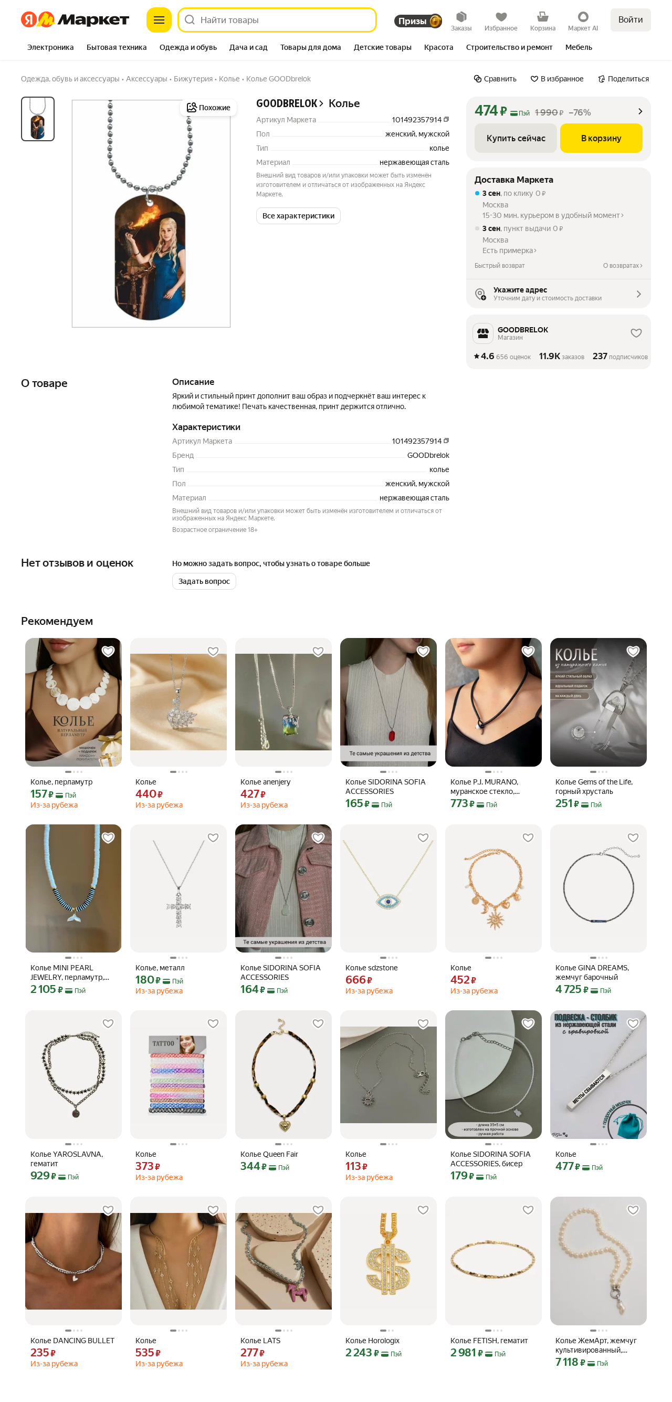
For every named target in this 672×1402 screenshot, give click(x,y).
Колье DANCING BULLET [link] (72, 1340)
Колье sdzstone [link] (371, 968)
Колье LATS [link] (260, 1340)
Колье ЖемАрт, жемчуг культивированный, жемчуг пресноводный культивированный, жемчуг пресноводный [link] (596, 1345)
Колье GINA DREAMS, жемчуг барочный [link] (592, 972)
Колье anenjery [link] (265, 782)
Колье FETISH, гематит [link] (489, 1340)
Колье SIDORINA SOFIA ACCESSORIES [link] (385, 787)
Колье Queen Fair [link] (269, 1154)
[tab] (50, 48)
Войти (630, 20)
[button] (298, 215)
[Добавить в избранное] (108, 651)
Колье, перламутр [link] (61, 782)
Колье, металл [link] (160, 968)
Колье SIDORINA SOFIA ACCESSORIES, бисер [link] (490, 1159)
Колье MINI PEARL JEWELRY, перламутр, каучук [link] (67, 973)
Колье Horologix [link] (372, 1340)
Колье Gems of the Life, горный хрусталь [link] (594, 787)
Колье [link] (145, 782)
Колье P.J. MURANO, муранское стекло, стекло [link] (484, 787)
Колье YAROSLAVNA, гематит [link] (66, 1159)
